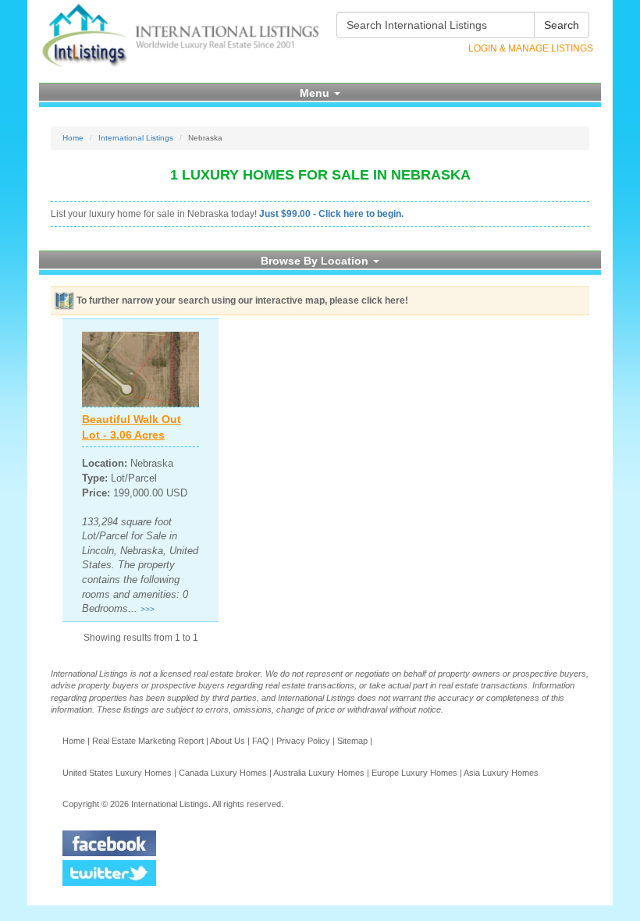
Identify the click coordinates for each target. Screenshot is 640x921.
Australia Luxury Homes (318, 772)
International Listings (135, 137)
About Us (227, 740)
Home (73, 137)
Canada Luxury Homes (223, 772)
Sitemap (352, 740)
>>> (147, 609)
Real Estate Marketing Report (148, 740)
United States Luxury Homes (117, 772)
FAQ (260, 740)
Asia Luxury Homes (501, 772)
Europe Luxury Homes (414, 772)
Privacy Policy (303, 740)
